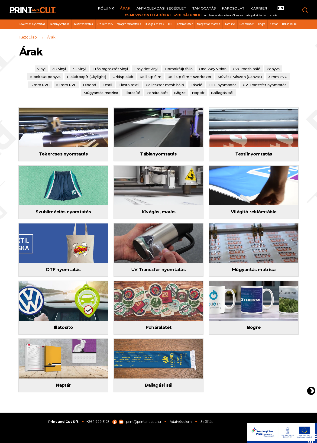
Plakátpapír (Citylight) (86, 76)
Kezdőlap (28, 37)
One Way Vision (212, 69)
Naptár (274, 24)
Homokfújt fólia (179, 69)
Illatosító (230, 24)
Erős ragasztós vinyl (110, 69)
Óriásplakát (123, 76)
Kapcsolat (233, 8)
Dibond (89, 85)
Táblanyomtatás (59, 24)
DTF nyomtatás (222, 85)
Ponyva (273, 69)
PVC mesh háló (246, 69)
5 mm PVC (40, 85)
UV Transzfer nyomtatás (264, 85)
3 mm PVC (277, 76)
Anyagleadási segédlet (161, 8)
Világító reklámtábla (129, 24)
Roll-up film (150, 76)
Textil (107, 85)
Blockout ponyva (45, 76)
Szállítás (207, 422)
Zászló (196, 85)
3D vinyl (79, 69)
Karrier (258, 8)
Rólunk (106, 8)
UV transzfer (184, 24)
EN (280, 8)
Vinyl (41, 69)
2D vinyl (59, 69)
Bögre (261, 24)
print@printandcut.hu (143, 422)
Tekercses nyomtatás (32, 24)
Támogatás (204, 8)
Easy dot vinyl (146, 69)
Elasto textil (129, 85)
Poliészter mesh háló (165, 85)
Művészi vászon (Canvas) (240, 76)
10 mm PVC (66, 85)
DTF (170, 24)
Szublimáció (105, 24)
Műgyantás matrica (208, 24)
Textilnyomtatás (83, 24)
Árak (125, 8)
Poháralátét (246, 24)
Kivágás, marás (155, 24)
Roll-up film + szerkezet (189, 76)
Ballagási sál (289, 24)
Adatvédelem (181, 422)
